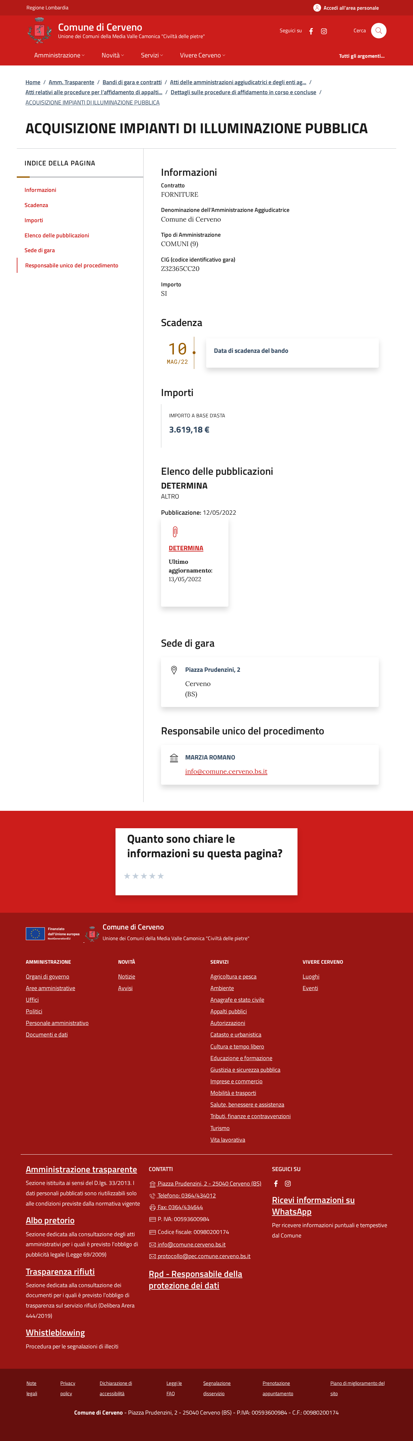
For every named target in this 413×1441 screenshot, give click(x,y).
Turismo (220, 1128)
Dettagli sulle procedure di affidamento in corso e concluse (243, 92)
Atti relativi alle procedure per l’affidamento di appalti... (93, 92)
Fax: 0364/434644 (179, 1207)
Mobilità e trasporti (233, 1092)
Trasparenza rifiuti (60, 1271)
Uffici (32, 999)
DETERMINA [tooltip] (186, 548)
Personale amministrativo (57, 1023)
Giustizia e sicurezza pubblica (245, 1069)
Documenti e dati (47, 1034)
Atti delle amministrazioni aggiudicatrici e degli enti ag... (238, 82)
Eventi (310, 988)
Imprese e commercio (236, 1081)
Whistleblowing (55, 1332)
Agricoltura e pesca (233, 976)
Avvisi (125, 988)
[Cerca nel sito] (379, 30)
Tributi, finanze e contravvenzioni (250, 1116)
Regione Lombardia (47, 7)
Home (32, 82)
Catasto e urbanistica (235, 1034)
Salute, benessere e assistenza (247, 1104)
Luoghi (311, 976)
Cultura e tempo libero (237, 1046)
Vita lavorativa (227, 1139)
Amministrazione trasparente (81, 1169)
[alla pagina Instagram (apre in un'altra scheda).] (321, 30)
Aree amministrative (50, 988)
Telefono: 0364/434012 (186, 1195)
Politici (34, 1011)
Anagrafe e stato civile (237, 999)
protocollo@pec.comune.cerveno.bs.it (203, 1256)
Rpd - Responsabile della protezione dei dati (195, 1279)
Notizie (126, 976)
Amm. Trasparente (71, 82)
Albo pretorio (50, 1220)
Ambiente (222, 988)
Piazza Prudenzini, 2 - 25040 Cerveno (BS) (210, 1183)
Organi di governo (47, 976)
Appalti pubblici (228, 1011)
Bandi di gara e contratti (132, 82)
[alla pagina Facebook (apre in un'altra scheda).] (308, 30)
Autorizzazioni (227, 1023)
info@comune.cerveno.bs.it (226, 771)
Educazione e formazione (241, 1058)
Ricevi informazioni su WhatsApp (313, 1205)
